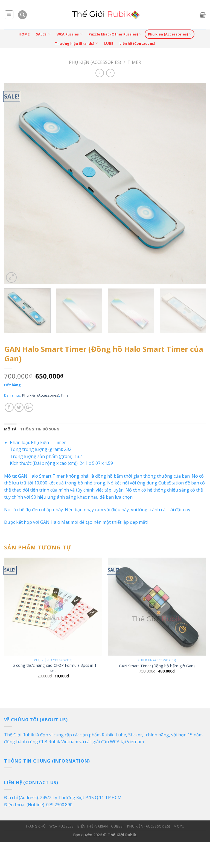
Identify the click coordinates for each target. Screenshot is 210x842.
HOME (24, 34)
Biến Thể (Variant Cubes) (100, 826)
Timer (134, 62)
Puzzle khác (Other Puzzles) (113, 34)
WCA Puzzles (68, 34)
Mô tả (10, 429)
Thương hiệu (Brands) (74, 43)
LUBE (108, 43)
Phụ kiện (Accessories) (168, 34)
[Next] (195, 183)
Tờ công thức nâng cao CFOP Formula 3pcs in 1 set (53, 668)
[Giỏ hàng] (203, 15)
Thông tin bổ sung (39, 429)
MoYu (179, 826)
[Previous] (15, 183)
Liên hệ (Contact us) (137, 43)
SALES (41, 34)
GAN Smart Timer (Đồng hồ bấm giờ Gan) (157, 666)
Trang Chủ (35, 826)
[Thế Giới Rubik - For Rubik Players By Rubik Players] (105, 14)
